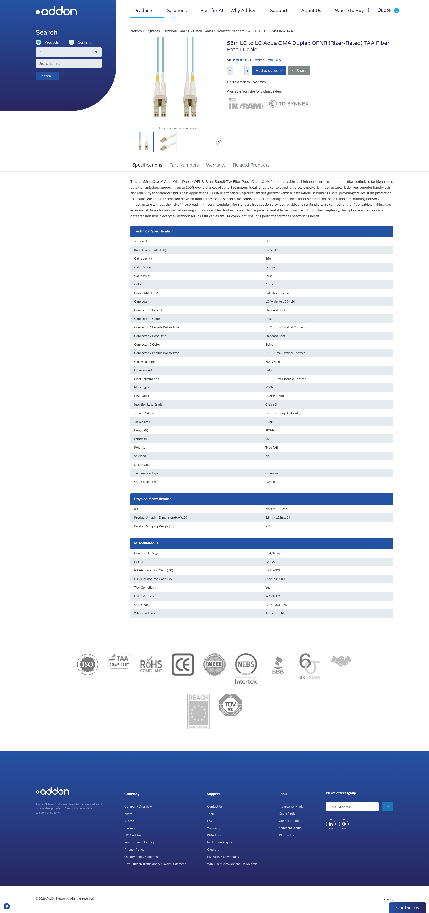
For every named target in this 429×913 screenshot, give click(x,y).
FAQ (210, 821)
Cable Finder (288, 813)
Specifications (147, 165)
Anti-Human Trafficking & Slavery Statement (155, 864)
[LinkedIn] (331, 824)
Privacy (388, 899)
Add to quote (267, 70)
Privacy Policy (134, 849)
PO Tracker (286, 835)
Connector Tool (290, 820)
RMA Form (215, 835)
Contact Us (215, 806)
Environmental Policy (139, 842)
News (128, 814)
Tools (210, 814)
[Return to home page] (65, 10)
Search (45, 76)
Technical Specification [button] (154, 231)
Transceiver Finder (292, 806)
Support (213, 793)
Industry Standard (231, 31)
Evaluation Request (220, 842)
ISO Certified (133, 835)
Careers (129, 828)
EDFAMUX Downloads (223, 856)
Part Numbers (184, 165)
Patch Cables (203, 31)
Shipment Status (290, 828)
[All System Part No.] (69, 52)
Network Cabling (176, 31)
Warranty (216, 165)
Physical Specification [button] (153, 499)
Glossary (213, 849)
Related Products (251, 165)
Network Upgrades (145, 31)
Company (132, 793)
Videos (129, 821)
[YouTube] (344, 824)
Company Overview (138, 806)
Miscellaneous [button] (146, 543)
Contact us (407, 907)
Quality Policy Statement (141, 856)
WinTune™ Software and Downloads (232, 864)
